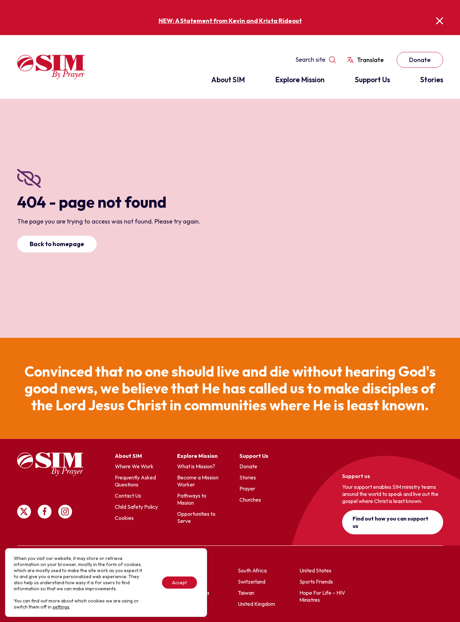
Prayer (247, 488)
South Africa (252, 570)
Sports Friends (316, 581)
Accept (179, 583)
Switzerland (251, 581)
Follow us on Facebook (45, 512)
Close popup (439, 20)
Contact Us (128, 495)
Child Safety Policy (136, 506)
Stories (431, 79)
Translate (370, 60)
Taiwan (246, 592)
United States (315, 570)
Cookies (124, 517)
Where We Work (134, 466)
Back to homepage (57, 244)
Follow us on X (24, 512)
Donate (420, 60)
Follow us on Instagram (65, 512)
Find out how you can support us (390, 522)
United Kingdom (256, 603)
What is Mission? (196, 466)
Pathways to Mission (191, 499)
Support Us (372, 79)
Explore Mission (300, 79)
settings (61, 607)
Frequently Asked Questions (135, 481)
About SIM (228, 79)
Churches (250, 499)
